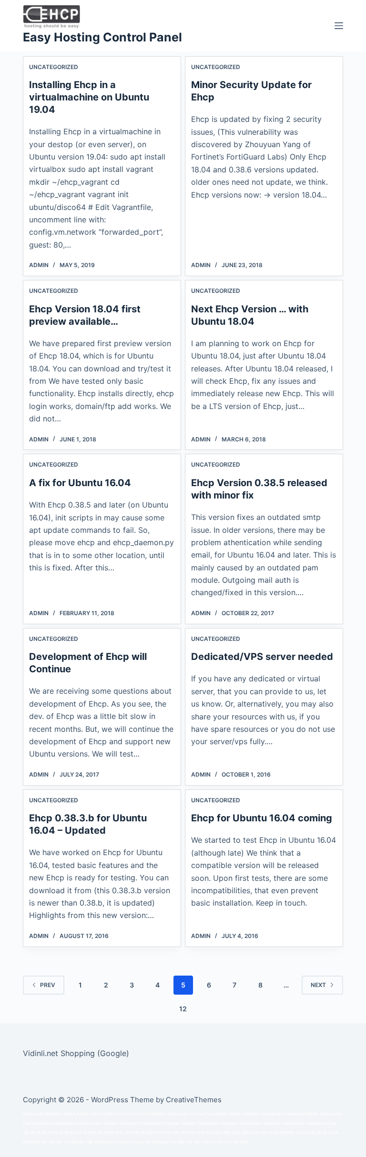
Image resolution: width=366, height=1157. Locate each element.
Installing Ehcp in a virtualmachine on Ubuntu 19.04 (89, 97)
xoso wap (258, 1132)
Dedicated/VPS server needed (262, 656)
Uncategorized (53, 66)
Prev (47, 984)
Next (318, 984)
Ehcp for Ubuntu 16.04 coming (261, 818)
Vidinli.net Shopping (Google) (76, 1053)
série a (46, 1123)
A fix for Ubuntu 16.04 (80, 483)
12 (183, 1009)
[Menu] (339, 25)
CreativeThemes (194, 1099)
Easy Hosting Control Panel (102, 37)
